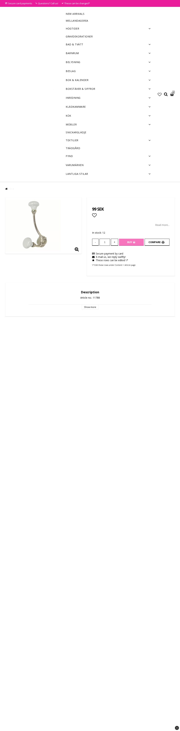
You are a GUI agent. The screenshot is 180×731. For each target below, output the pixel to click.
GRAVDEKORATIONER (79, 36)
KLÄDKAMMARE (76, 106)
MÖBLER (71, 124)
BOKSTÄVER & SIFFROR (80, 88)
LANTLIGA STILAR (77, 173)
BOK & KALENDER (77, 80)
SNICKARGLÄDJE (76, 132)
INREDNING (73, 97)
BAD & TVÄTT (74, 44)
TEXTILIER (72, 140)
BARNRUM (72, 53)
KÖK (68, 115)
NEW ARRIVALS (75, 13)
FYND (69, 156)
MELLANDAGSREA (77, 20)
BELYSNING (73, 62)
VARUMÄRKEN (74, 165)
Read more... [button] (162, 225)
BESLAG (71, 71)
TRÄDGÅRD (73, 148)
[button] (160, 94)
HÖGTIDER (72, 28)
